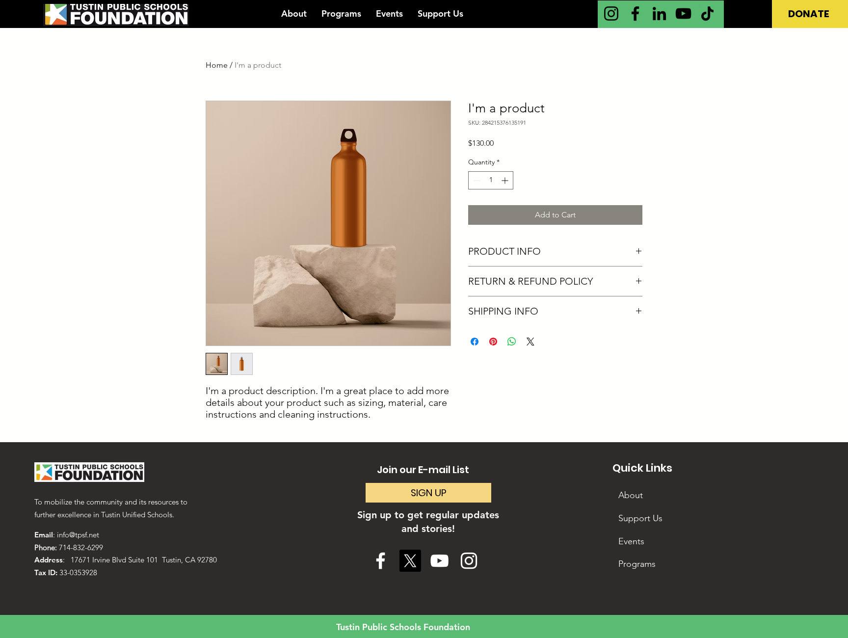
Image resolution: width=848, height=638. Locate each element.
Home (217, 65)
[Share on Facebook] (474, 341)
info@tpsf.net (78, 534)
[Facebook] (635, 13)
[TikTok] (707, 13)
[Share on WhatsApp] (512, 341)
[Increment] (506, 180)
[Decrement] (476, 180)
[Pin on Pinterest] (493, 341)
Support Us (640, 518)
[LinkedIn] (659, 13)
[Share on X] (530, 341)
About (630, 495)
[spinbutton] (491, 180)
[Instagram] (611, 13)
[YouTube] (683, 13)
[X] (410, 561)
